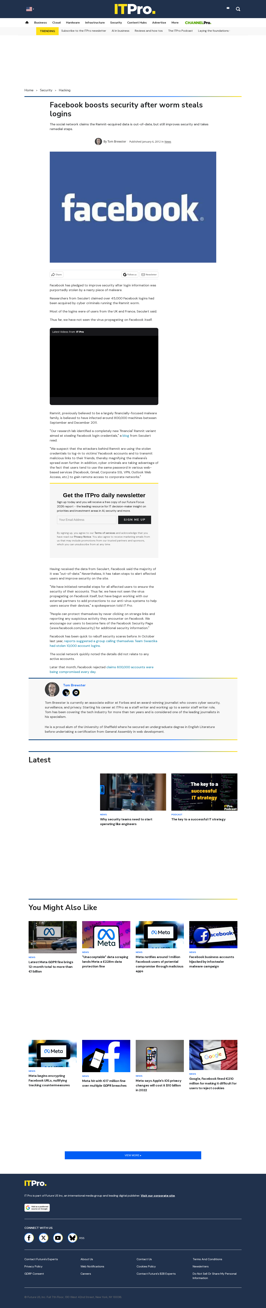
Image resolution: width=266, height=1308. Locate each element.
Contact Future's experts (41, 1259)
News (167, 141)
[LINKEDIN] (77, 692)
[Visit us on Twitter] (43, 1237)
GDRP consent (34, 1274)
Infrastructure (95, 23)
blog (126, 435)
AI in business (120, 31)
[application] (104, 366)
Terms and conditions (207, 1259)
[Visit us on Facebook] (28, 1237)
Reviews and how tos (149, 31)
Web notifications (92, 1266)
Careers (86, 1274)
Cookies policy (146, 1266)
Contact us (144, 1259)
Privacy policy (33, 1266)
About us (87, 1259)
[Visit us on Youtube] (57, 1237)
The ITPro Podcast (180, 31)
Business (40, 23)
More (175, 23)
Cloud (56, 23)
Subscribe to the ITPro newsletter (83, 31)
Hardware (73, 23)
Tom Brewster (116, 141)
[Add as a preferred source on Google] (37, 1208)
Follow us (132, 274)
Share (59, 274)
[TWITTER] (67, 692)
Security (116, 23)
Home (28, 90)
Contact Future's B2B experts (156, 1274)
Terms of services (105, 533)
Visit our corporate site (158, 1196)
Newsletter (151, 274)
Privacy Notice (82, 536)
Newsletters (201, 1266)
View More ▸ (133, 1155)
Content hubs (137, 23)
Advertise (159, 23)
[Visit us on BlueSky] (71, 1237)
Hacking (65, 90)
